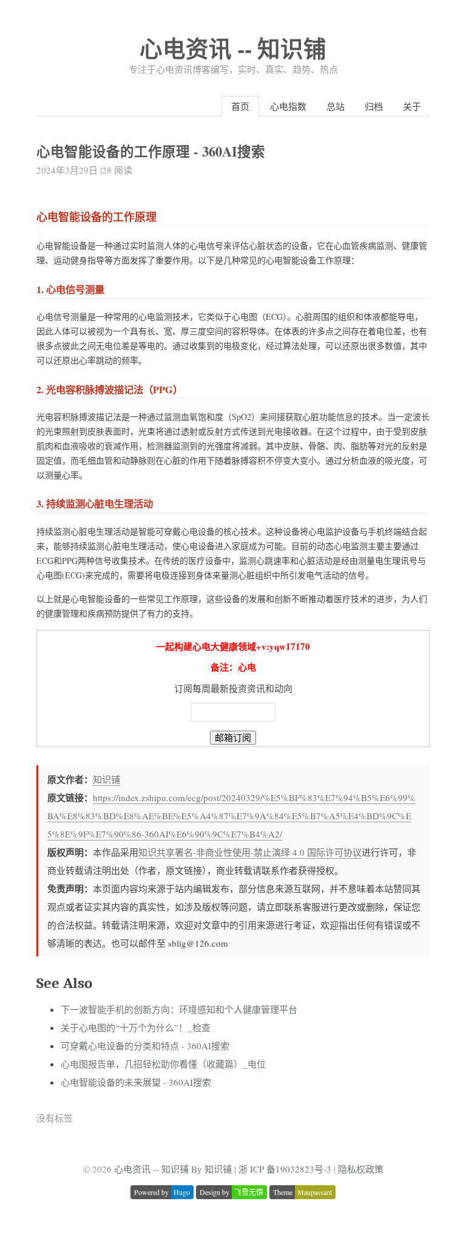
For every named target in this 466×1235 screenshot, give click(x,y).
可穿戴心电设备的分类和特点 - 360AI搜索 (145, 1046)
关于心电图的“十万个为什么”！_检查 (136, 1027)
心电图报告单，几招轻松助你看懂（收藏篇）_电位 (163, 1064)
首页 (240, 106)
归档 (374, 106)
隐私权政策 (360, 1169)
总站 (335, 106)
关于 (412, 106)
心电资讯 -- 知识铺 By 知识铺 (173, 1169)
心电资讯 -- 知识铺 (233, 48)
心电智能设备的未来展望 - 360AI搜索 (136, 1082)
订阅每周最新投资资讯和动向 (233, 688)
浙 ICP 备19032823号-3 (284, 1169)
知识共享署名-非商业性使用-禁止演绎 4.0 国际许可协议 (250, 852)
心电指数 (288, 106)
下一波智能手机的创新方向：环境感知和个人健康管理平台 (179, 1009)
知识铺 (106, 779)
